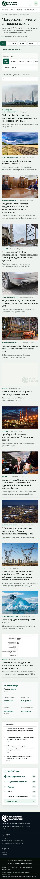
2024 (29, 61)
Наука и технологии (10, 112)
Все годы (6, 61)
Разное (4, 388)
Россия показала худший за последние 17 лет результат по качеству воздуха (17, 665)
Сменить (13, 689)
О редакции (5, 838)
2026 (13, 61)
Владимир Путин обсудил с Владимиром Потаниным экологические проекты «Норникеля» (15, 207)
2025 (21, 61)
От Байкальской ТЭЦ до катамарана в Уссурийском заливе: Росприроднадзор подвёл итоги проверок (20, 256)
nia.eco (9, 869)
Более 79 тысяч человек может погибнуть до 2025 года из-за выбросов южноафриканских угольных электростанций (17, 575)
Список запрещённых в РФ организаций (20, 863)
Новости (4, 854)
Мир (3, 568)
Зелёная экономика (10, 200)
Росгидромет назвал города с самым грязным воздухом (17, 393)
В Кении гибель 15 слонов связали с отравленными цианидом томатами (19, 730)
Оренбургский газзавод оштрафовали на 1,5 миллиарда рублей (18, 437)
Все (3, 43)
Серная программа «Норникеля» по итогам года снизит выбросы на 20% (20, 348)
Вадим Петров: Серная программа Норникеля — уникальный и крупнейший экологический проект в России (19, 484)
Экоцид (5, 249)
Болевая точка (29, 9)
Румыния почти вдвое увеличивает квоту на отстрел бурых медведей (21, 738)
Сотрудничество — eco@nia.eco (12, 843)
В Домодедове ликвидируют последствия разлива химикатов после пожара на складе (20, 748)
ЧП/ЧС (22, 43)
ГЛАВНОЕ (12, 43)
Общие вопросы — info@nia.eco (12, 840)
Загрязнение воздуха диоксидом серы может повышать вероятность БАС (20, 303)
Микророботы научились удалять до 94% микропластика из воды (20, 757)
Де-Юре (32, 43)
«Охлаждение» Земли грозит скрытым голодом (16, 162)
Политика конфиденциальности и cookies (20, 860)
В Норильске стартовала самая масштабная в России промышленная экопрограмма (18, 531)
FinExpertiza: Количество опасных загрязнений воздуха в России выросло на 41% (19, 117)
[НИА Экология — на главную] (9, 3)
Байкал (12, 9)
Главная (4, 14)
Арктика (19, 9)
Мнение (5, 476)
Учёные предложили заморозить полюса (18, 621)
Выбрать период (10, 67)
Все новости (13, 14)
